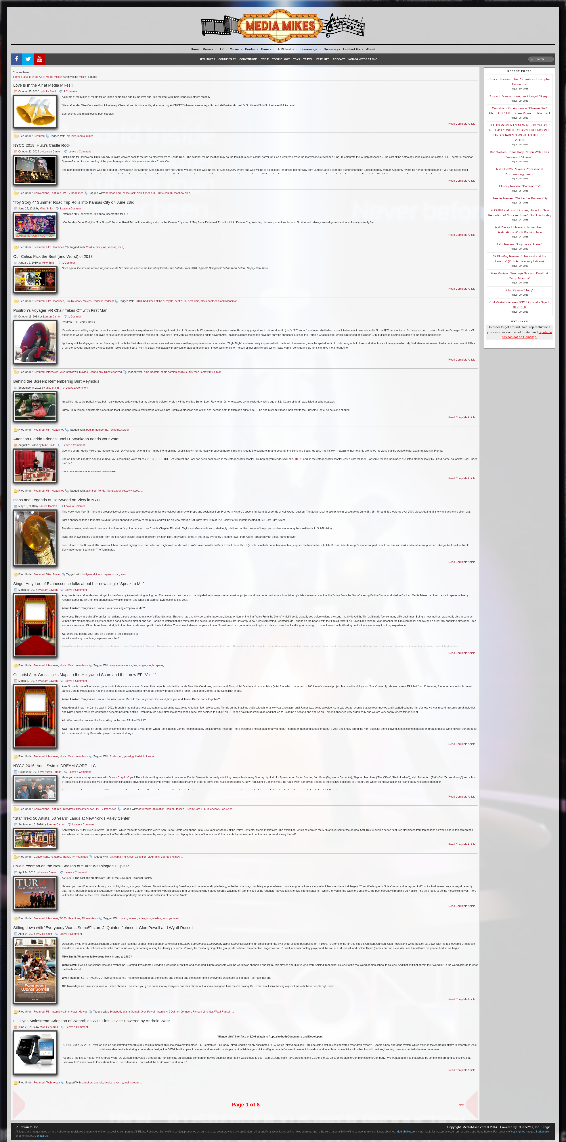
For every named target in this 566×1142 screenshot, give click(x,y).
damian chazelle (178, 372)
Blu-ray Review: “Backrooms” (519, 186)
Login (547, 1127)
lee (135, 665)
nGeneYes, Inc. (529, 1127)
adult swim (144, 809)
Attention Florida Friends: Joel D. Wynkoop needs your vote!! (66, 439)
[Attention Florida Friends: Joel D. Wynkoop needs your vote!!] (35, 465)
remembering (100, 429)
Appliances (207, 59)
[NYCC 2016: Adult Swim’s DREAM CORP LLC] (35, 788)
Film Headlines (55, 247)
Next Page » (469, 1102)
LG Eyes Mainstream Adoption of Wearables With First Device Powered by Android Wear (91, 1021)
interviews (213, 809)
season (132, 918)
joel (118, 490)
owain (123, 918)
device (109, 1082)
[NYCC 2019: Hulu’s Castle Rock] (35, 170)
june (103, 247)
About (370, 49)
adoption (87, 1082)
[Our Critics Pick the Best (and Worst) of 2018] (35, 279)
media (81, 136)
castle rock (129, 193)
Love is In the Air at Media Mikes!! (42, 76)
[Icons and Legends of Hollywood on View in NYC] (35, 537)
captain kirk (121, 856)
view (123, 574)
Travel (308, 59)
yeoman (174, 918)
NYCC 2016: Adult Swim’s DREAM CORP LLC (54, 766)
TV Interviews (108, 809)
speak (159, 665)
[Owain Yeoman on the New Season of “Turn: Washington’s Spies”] (35, 893)
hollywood (88, 574)
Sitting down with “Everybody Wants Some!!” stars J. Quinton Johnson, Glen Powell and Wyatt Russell (103, 927)
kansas (112, 247)
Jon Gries (226, 809)
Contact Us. (41, 1135)
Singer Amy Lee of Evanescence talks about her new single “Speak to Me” (78, 583)
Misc (81, 76)
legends (109, 574)
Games (266, 49)
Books (250, 49)
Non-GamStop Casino (362, 59)
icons (99, 574)
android (98, 1082)
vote (124, 490)
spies (142, 918)
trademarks (543, 1131)
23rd (89, 247)
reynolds (115, 429)
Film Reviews (73, 301)
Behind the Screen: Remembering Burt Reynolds (56, 381)
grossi (127, 756)
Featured (322, 59)
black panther (209, 301)
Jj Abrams (154, 856)
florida (101, 490)
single (151, 665)
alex (115, 756)
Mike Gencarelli (49, 1027)
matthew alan (182, 193)
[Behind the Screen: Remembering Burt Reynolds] (35, 406)
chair (163, 372)
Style (265, 59)
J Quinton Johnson (180, 1011)
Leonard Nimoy (170, 856)
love (73, 136)
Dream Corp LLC (119, 777)
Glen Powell (148, 1011)
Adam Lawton (49, 589)
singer (142, 665)
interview (162, 1011)
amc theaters (151, 372)
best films (193, 301)
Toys (296, 59)
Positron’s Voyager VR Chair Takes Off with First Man (60, 310)
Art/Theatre (285, 49)
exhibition (141, 856)
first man (194, 372)
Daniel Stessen (175, 809)
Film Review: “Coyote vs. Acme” (519, 244)
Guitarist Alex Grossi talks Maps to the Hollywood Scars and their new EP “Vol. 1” (84, 675)
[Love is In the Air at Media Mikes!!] (35, 111)
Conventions (248, 59)
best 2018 (181, 301)
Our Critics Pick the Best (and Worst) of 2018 (53, 256)
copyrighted (518, 1131)
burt (88, 429)
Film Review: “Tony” (519, 290)
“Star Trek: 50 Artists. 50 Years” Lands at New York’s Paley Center (71, 818)
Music (234, 49)
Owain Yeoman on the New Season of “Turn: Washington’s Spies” (71, 866)
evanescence (124, 665)
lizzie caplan (165, 193)
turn (148, 918)
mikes (89, 136)
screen (125, 429)
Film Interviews (55, 1011)
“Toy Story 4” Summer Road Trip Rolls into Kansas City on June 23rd (73, 202)
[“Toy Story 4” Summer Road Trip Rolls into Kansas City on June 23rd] (35, 225)
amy (112, 665)
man (219, 372)
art (111, 856)
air (68, 136)
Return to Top (28, 1127)
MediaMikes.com (474, 1127)
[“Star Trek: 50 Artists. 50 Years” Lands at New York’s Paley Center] (35, 838)
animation (158, 809)
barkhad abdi (113, 193)
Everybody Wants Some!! (124, 1011)
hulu (153, 193)
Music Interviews (78, 665)
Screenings (308, 49)
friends (111, 490)
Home (195, 49)
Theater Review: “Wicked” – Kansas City (519, 198)
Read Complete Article (461, 123)
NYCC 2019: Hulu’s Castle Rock (41, 145)
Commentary (227, 59)
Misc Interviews (68, 372)
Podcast (339, 59)
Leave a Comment (80, 151)
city (98, 247)
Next (461, 1105)
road (120, 247)
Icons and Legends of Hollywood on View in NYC (56, 500)
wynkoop (133, 490)
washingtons (160, 918)
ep (120, 756)
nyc (117, 574)
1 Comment (71, 91)
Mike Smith (50, 91)
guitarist (137, 756)
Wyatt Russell (222, 1011)
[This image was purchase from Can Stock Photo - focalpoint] (35, 625)
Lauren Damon (52, 151)
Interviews (52, 372)
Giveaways (332, 49)
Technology (281, 59)
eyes (117, 1082)
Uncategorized (113, 372)
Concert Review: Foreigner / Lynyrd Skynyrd (519, 96)
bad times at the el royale (158, 301)
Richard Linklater (203, 1011)
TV (222, 49)
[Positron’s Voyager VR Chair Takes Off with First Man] (35, 342)
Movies (208, 49)
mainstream (131, 1082)
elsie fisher (143, 193)
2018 (139, 301)
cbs (131, 856)
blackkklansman (227, 301)
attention (91, 490)
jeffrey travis (208, 372)
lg (122, 1082)
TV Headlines (75, 193)
